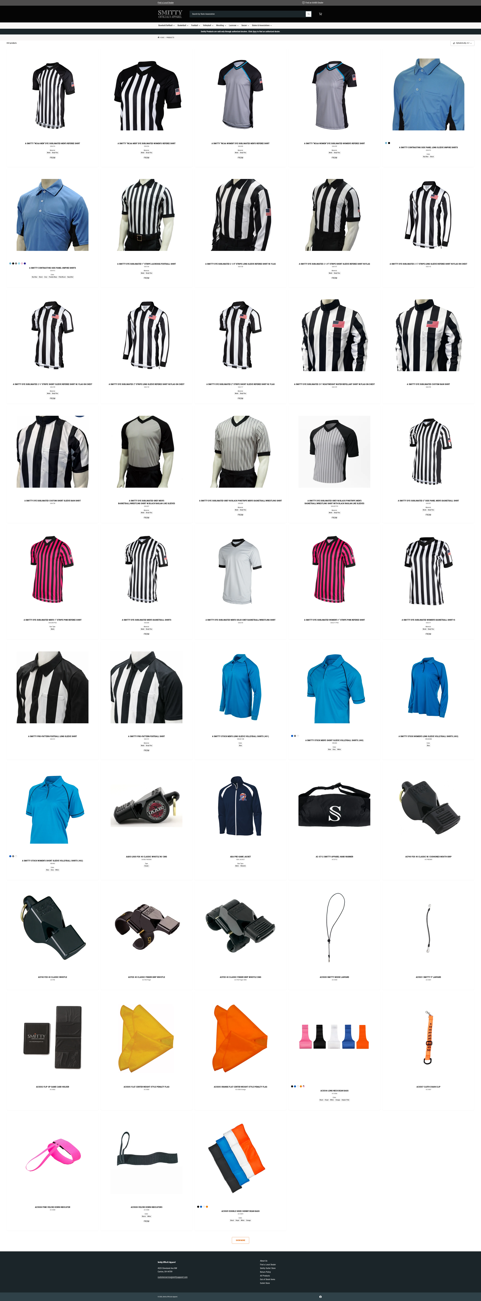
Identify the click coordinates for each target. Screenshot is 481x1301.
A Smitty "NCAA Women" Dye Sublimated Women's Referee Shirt (334, 143)
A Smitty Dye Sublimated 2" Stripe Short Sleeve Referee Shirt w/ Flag (240, 384)
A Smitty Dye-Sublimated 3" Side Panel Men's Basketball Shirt (428, 500)
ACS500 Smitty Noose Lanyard (334, 977)
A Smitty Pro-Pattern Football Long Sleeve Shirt (52, 736)
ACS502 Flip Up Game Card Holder (52, 1087)
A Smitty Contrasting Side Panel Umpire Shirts (52, 268)
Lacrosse (232, 25)
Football (194, 25)
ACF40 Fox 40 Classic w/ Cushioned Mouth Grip (428, 856)
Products (170, 37)
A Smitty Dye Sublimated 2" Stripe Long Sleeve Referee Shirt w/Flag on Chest (146, 384)
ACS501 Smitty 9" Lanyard (428, 977)
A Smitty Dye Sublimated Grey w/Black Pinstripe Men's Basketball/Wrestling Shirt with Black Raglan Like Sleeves (334, 502)
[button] (320, 14)
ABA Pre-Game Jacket (240, 856)
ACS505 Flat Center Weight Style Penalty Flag (146, 1087)
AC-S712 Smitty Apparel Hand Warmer (334, 856)
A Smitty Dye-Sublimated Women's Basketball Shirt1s (428, 620)
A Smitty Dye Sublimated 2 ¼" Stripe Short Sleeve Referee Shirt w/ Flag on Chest (52, 384)
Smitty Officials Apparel (170, 1297)
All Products (265, 1276)
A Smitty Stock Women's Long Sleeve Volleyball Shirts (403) (428, 736)
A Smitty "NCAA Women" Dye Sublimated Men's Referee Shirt (240, 143)
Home (162, 37)
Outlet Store (265, 1283)
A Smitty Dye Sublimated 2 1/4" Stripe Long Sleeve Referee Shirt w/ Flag (240, 264)
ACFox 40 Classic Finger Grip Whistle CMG (240, 977)
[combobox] (251, 14)
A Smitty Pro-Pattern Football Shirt (146, 736)
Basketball (182, 25)
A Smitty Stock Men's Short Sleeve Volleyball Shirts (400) (334, 740)
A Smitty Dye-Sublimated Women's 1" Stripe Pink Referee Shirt (334, 620)
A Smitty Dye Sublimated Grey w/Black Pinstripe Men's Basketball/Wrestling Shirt (240, 500)
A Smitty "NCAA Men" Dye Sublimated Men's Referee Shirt (52, 143)
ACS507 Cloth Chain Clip (428, 1087)
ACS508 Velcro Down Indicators (146, 1207)
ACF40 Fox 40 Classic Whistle (52, 977)
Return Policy (265, 1272)
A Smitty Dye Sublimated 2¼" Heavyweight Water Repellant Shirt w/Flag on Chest (334, 384)
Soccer (244, 25)
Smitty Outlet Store (267, 1268)
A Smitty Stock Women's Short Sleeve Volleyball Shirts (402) (52, 860)
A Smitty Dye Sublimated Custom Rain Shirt (428, 384)
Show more (240, 1240)
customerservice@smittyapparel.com (173, 1277)
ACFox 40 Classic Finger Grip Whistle (146, 977)
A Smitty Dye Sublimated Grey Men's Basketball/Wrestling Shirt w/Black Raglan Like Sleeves (146, 502)
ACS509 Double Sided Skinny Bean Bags (240, 1211)
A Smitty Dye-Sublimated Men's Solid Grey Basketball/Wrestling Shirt (240, 620)
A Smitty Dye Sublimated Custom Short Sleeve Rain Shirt (52, 500)
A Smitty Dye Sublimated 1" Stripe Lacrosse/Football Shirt (146, 264)
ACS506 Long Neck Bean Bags (334, 1090)
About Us (263, 1261)
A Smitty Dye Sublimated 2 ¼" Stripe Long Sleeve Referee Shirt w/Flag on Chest (428, 264)
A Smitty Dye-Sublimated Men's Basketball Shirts (146, 620)
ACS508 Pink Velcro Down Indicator (52, 1207)
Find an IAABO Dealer (314, 2)
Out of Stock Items (267, 1279)
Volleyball (207, 25)
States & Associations (261, 25)
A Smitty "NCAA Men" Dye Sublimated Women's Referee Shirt (146, 143)
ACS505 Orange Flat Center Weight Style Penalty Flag (240, 1087)
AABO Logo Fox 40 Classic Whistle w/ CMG (146, 856)
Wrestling (220, 25)
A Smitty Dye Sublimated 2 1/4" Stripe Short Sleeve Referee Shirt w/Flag (334, 264)
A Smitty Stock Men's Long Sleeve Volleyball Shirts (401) (240, 736)
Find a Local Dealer (166, 2)
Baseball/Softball (165, 25)
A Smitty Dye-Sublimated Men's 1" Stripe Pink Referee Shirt (53, 620)
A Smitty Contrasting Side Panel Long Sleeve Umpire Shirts (428, 147)
